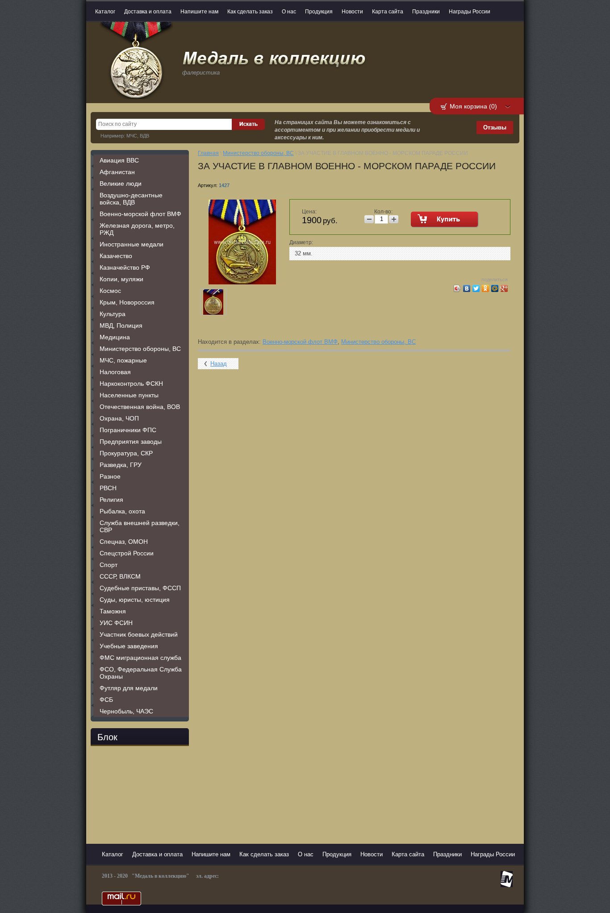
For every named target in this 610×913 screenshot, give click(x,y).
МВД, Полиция (121, 325)
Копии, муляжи (121, 279)
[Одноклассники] (485, 288)
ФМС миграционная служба (140, 657)
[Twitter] (476, 288)
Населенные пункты (129, 395)
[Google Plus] (504, 288)
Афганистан (117, 171)
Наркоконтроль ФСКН (131, 383)
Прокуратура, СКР (126, 453)
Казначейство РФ (125, 267)
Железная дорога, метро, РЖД (137, 229)
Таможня (113, 611)
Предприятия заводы (131, 441)
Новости (352, 11)
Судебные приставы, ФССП (140, 588)
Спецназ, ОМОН (124, 541)
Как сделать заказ (250, 11)
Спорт (108, 564)
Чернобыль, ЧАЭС (126, 711)
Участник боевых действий (139, 634)
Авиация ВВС (119, 160)
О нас (289, 11)
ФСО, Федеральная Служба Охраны (141, 673)
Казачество (116, 255)
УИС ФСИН (116, 622)
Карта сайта (387, 11)
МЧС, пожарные (123, 360)
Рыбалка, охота (122, 511)
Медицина (115, 337)
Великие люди (121, 183)
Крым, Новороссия (127, 302)
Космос (110, 290)
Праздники (426, 11)
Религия (111, 499)
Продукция (319, 11)
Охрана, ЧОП (119, 418)
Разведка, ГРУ (121, 464)
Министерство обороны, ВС (140, 348)
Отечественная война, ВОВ (140, 406)
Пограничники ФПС (128, 430)
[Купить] (445, 220)
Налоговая (115, 371)
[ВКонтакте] (467, 288)
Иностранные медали (131, 244)
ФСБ (106, 699)
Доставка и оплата (147, 11)
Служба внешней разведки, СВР (140, 526)
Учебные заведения (129, 646)
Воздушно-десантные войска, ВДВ (131, 199)
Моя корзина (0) (473, 106)
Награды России (469, 11)
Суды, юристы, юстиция (135, 599)
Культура (112, 313)
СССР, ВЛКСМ (120, 576)
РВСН (108, 488)
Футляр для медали (129, 688)
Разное (110, 476)
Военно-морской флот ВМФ (140, 213)
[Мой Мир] (495, 288)
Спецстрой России (127, 553)
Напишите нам (199, 11)
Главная (208, 153)
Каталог (105, 11)
